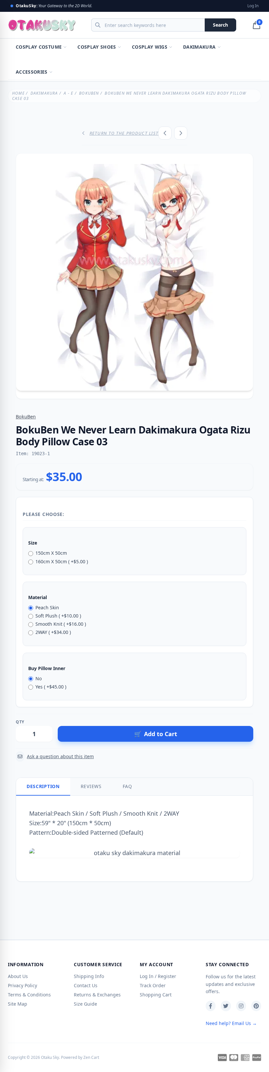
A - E (68, 93)
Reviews (91, 786)
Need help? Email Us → (231, 1023)
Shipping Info (89, 976)
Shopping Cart (156, 994)
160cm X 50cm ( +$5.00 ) (61, 561)
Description (43, 786)
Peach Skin (47, 607)
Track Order (153, 985)
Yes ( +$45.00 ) (50, 687)
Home (18, 93)
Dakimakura (199, 47)
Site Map (17, 1004)
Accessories (32, 72)
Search (220, 25)
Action (64, 722)
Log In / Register (158, 976)
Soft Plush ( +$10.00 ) (58, 616)
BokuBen (89, 93)
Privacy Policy (22, 985)
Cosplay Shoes (96, 47)
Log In (253, 6)
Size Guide (85, 1004)
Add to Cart (155, 734)
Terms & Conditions (29, 994)
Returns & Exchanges (97, 994)
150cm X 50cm (51, 553)
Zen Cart (91, 1057)
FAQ (127, 786)
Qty (20, 722)
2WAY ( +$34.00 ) (53, 632)
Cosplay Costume (39, 47)
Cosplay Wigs (149, 47)
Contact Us (85, 985)
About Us (18, 976)
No (38, 678)
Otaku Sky (50, 1057)
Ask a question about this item (60, 756)
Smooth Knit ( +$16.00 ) (60, 624)
